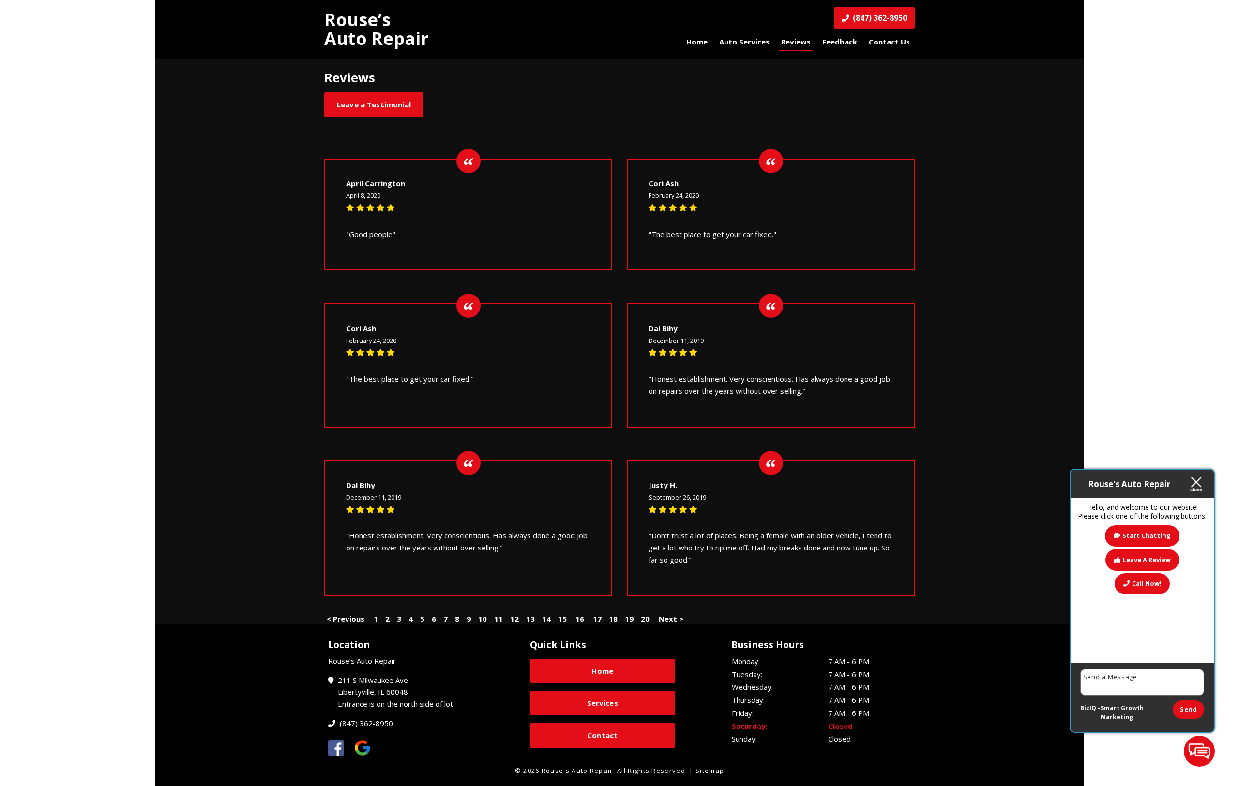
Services (602, 703)
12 (514, 618)
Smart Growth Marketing (1122, 713)
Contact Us (889, 41)
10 (482, 618)
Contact (602, 735)
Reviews (796, 41)
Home (697, 41)
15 (562, 618)
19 (629, 618)
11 (498, 618)
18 (613, 618)
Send (1188, 709)
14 (546, 618)
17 (597, 618)
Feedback (839, 41)
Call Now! (1147, 583)
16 (579, 618)
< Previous (346, 618)
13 (530, 618)
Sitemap (709, 770)
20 (645, 618)
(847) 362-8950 (879, 18)
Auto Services (744, 41)
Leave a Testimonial (374, 104)
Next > (671, 618)
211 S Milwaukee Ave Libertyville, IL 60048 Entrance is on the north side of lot (394, 692)
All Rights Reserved (651, 770)
